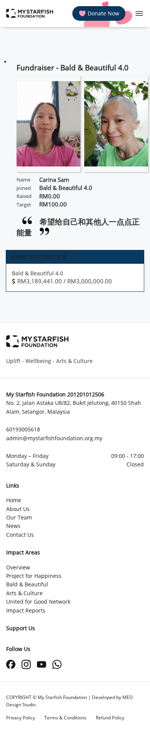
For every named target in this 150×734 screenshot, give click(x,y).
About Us (18, 509)
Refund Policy (110, 718)
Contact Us (20, 534)
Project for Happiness (34, 575)
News (13, 525)
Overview (18, 567)
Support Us (20, 628)
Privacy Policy (20, 718)
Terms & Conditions (65, 718)
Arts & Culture (24, 593)
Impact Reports (25, 610)
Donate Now (103, 13)
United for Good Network (38, 601)
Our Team (19, 517)
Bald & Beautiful (27, 584)
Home (13, 500)
